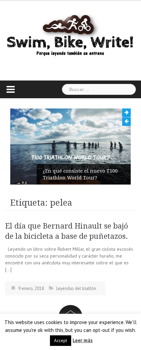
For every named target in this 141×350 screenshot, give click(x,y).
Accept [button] (60, 341)
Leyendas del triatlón (76, 288)
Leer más (83, 340)
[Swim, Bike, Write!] (70, 35)
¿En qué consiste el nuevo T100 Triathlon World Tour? (80, 174)
